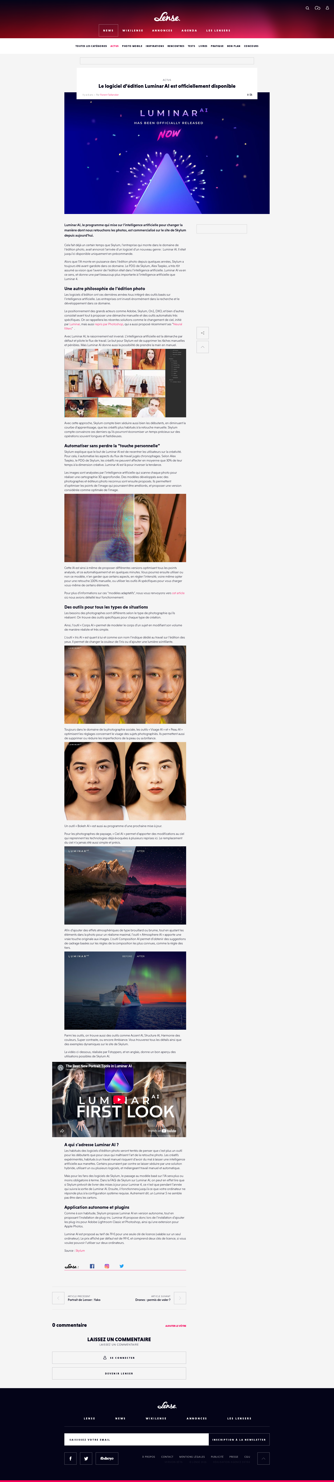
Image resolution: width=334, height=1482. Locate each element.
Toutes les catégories (91, 46)
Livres (203, 46)
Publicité (217, 1456)
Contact (167, 1456)
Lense (90, 1418)
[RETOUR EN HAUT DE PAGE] (203, 347)
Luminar (74, 324)
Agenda (190, 30)
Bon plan (234, 46)
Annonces (162, 30)
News (108, 30)
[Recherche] (307, 8)
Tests (191, 46)
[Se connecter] (327, 8)
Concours (251, 46)
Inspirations (155, 46)
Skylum (80, 1250)
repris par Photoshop (109, 324)
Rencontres (176, 46)
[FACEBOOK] (70, 1458)
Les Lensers (218, 30)
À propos (148, 1456)
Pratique (217, 46)
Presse (233, 1456)
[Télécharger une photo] (317, 8)
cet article (178, 593)
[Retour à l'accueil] (167, 16)
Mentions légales (192, 1456)
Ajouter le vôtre (175, 1326)
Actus (114, 46)
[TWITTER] (86, 1458)
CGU (247, 1456)
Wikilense (132, 30)
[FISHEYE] (107, 1458)
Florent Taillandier (109, 94)
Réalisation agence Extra (231, 1462)
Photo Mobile (132, 46)
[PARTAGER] (203, 333)
